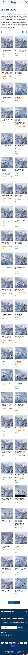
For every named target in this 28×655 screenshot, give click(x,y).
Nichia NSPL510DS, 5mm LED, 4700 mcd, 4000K (6, 314)
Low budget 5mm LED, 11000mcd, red (7, 120)
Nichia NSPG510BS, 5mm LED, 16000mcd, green (20, 476)
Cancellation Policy (18, 649)
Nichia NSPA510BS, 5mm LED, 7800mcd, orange (20, 147)
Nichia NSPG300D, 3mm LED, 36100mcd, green (7, 266)
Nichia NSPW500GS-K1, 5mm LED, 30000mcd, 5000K (7, 50)
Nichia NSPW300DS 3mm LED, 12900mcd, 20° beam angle (6, 173)
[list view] (25, 32)
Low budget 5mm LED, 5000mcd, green (20, 290)
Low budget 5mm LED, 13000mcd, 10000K (20, 313)
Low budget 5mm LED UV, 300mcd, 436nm (20, 170)
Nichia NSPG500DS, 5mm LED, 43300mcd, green (6, 244)
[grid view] (23, 32)
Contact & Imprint (8, 649)
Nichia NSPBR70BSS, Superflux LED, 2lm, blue (20, 499)
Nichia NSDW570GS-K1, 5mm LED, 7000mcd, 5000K (7, 74)
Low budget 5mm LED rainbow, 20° (7, 196)
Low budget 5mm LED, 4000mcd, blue (20, 428)
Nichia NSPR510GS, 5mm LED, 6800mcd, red (20, 73)
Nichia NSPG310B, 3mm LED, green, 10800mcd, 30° (20, 570)
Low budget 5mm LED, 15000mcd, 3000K (7, 452)
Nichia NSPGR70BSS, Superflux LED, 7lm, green (6, 405)
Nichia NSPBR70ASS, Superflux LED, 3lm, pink (7, 521)
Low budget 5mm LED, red (7, 219)
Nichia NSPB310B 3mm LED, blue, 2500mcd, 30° (20, 591)
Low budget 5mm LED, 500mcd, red (7, 475)
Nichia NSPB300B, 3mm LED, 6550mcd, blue (7, 382)
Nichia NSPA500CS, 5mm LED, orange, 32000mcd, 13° (6, 546)
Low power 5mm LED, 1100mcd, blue (20, 382)
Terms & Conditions (20, 651)
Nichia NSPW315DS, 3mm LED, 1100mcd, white (20, 452)
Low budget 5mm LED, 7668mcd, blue (20, 337)
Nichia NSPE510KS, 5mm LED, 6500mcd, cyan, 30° (20, 546)
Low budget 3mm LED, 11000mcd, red (20, 96)
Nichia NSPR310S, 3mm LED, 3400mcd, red (7, 146)
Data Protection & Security (9, 651)
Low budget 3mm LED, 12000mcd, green (20, 405)
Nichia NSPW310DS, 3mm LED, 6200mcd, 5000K (20, 123)
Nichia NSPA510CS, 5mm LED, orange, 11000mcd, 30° (6, 592)
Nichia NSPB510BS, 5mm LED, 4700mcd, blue (6, 429)
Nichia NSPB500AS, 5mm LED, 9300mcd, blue (20, 267)
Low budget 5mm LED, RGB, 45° (7, 360)
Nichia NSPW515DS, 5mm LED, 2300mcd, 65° (6, 570)
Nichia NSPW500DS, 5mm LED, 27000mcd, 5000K (20, 220)
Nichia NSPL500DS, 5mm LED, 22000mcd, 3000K (6, 97)
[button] (7, 53)
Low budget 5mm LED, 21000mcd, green (7, 499)
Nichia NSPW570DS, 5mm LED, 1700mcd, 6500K (6, 338)
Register (20, 627)
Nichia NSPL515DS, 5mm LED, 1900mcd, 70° (20, 524)
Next (17, 602)
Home (2, 6)
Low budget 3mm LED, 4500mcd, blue (20, 360)
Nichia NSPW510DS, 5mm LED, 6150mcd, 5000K (6, 291)
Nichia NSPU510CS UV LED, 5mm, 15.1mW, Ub (20, 49)
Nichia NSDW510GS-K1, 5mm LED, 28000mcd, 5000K (20, 197)
